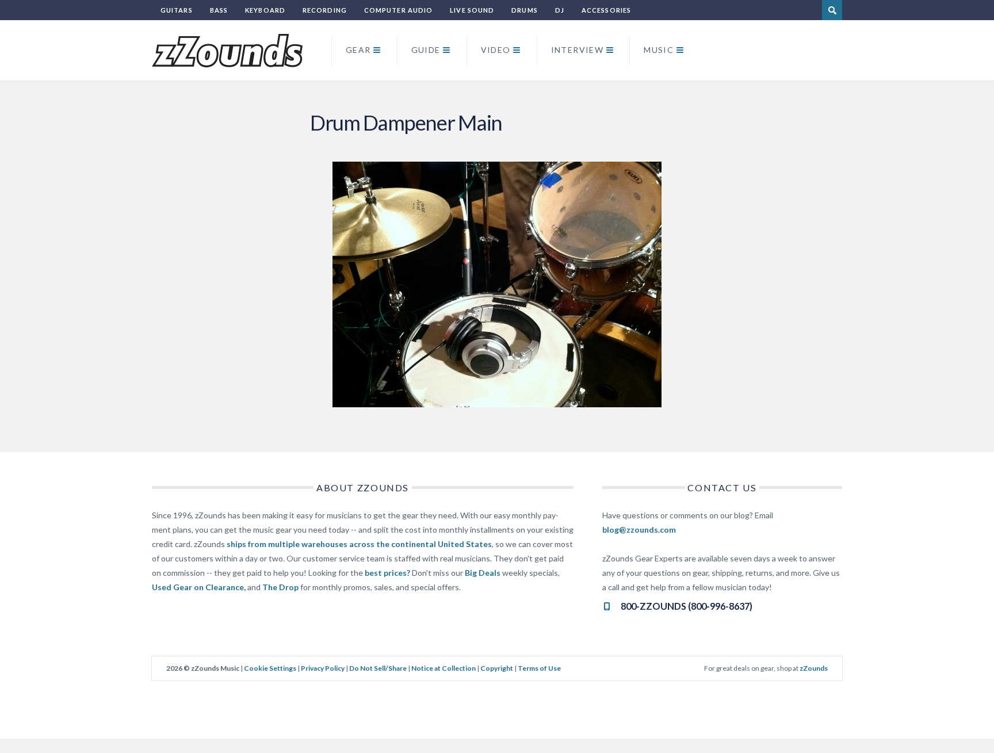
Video (496, 50)
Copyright (496, 668)
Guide (426, 50)
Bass (219, 10)
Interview (577, 50)
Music (659, 50)
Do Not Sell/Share (378, 668)
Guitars (176, 10)
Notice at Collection (443, 668)
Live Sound (472, 10)
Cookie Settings (270, 668)
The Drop (280, 587)
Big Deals (482, 573)
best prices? (387, 573)
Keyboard (265, 10)
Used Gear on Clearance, (199, 587)
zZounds (814, 668)
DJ (559, 10)
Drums (524, 10)
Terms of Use (539, 668)
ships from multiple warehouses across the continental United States (359, 544)
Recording (325, 10)
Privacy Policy (323, 668)
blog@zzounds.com (639, 529)
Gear (358, 50)
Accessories (606, 10)
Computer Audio (398, 10)
